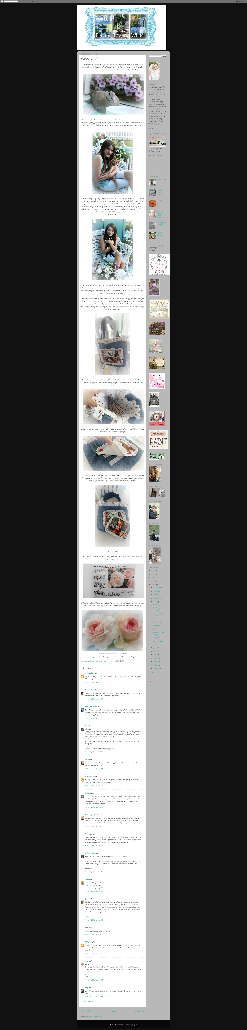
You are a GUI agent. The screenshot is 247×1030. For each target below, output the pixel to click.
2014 (153, 578)
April (155, 658)
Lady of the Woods (91, 707)
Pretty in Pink (157, 622)
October (155, 595)
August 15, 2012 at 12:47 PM (94, 872)
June (155, 651)
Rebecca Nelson (90, 853)
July (154, 648)
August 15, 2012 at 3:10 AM (94, 785)
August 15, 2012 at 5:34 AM (94, 845)
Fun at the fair (157, 605)
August (155, 602)
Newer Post (86, 1011)
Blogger (134, 1025)
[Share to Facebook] (121, 661)
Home (113, 1011)
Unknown (88, 942)
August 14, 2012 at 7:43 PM (94, 699)
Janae (87, 760)
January (156, 669)
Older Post (139, 1011)
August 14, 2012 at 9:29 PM (94, 718)
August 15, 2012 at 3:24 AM (94, 807)
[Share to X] (119, 661)
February (156, 665)
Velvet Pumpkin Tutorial (159, 203)
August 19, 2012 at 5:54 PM (94, 980)
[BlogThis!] (117, 661)
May (155, 655)
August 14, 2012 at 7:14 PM (94, 682)
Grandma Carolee (90, 815)
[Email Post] (111, 661)
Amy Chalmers (89, 673)
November (156, 591)
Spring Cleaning (161, 180)
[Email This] (115, 661)
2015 (153, 574)
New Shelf (156, 638)
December (156, 588)
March (155, 662)
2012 (153, 585)
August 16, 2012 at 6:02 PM (94, 920)
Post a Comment (88, 1002)
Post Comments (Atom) (96, 1017)
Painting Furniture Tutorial (159, 192)
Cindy (87, 899)
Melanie (87, 793)
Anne (86, 961)
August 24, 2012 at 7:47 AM (94, 997)
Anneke (87, 880)
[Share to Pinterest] (123, 661)
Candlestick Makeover (159, 619)
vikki (86, 988)
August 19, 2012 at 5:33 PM (94, 953)
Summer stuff (157, 626)
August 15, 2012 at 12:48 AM (94, 752)
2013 (153, 581)
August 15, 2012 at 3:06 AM (94, 769)
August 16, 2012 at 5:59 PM (94, 891)
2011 (153, 673)
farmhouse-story (90, 776)
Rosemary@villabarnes (92, 690)
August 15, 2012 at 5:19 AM (94, 826)
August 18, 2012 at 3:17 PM (94, 934)
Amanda (87, 726)
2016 (153, 571)
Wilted (155, 629)
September (156, 598)
